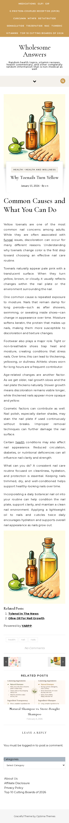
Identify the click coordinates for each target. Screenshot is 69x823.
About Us (10, 778)
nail (23, 639)
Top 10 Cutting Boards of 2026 (42, 33)
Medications (27, 3)
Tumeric (56, 26)
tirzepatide (34, 26)
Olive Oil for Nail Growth (26, 618)
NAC (47, 26)
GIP (47, 3)
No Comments (34, 648)
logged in (28, 745)
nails (33, 639)
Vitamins (12, 33)
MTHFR (32, 18)
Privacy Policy (13, 787)
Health (18, 169)
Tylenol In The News (23, 613)
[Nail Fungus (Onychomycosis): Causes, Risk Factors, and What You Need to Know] (57, 661)
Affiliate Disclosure (17, 783)
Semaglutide (15, 26)
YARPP (27, 625)
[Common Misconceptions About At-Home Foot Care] (12, 661)
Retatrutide (47, 18)
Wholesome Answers (35, 51)
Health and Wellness (41, 169)
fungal (8, 240)
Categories (11, 759)
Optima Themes (45, 816)
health (20, 442)
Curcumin (19, 18)
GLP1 (40, 3)
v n (46, 186)
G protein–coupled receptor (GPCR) (35, 11)
